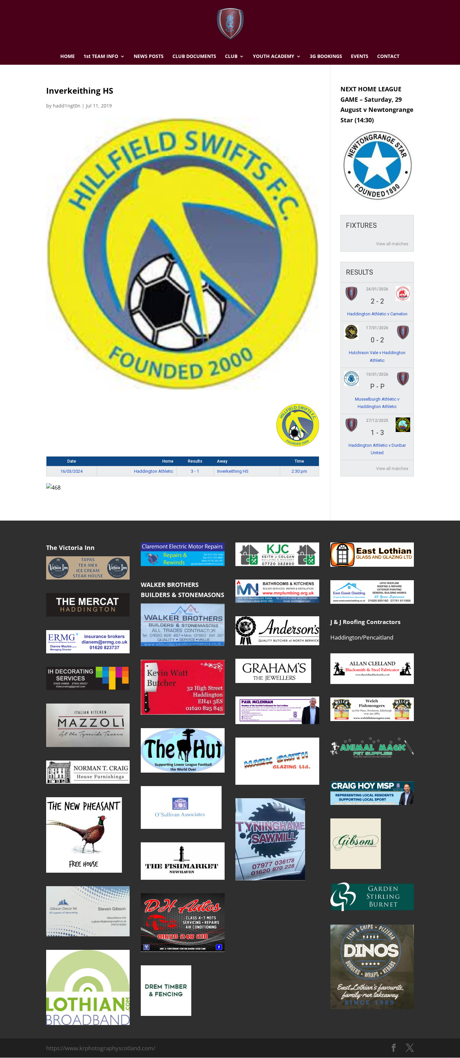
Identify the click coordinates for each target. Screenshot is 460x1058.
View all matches (392, 244)
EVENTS (359, 56)
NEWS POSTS (149, 56)
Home (167, 461)
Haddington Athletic (153, 471)
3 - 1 (195, 471)
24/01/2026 (377, 289)
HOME (67, 56)
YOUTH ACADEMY (273, 56)
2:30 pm (299, 471)
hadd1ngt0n (66, 105)
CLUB (231, 56)
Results (195, 461)
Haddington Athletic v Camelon (377, 313)
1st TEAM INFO (101, 56)
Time (299, 461)
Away (222, 461)
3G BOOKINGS (326, 56)
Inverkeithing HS (233, 471)
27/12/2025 (377, 420)
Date (71, 461)
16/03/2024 (71, 471)
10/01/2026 (377, 374)
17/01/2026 (377, 327)
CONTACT (388, 56)
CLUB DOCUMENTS (194, 56)
